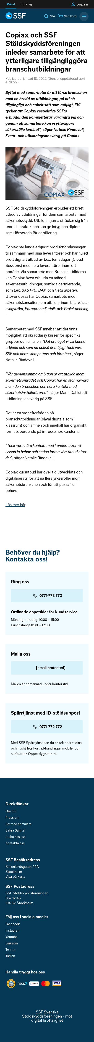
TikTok (10, 956)
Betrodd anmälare (18, 824)
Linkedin (11, 943)
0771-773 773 (50, 595)
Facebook (12, 924)
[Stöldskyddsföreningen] (15, 15)
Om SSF (11, 811)
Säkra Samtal (15, 830)
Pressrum (12, 817)
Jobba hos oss (15, 837)
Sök (52, 16)
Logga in (82, 4)
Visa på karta (15, 876)
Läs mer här (15, 504)
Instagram (12, 930)
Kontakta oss (15, 843)
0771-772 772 (50, 726)
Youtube (11, 937)
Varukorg (70, 16)
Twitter (10, 950)
